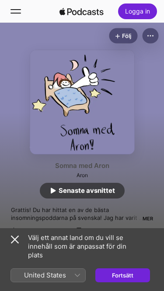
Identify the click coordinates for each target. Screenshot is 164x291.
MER (148, 219)
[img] (81, 11)
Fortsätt (122, 275)
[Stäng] (15, 239)
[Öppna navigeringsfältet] (15, 11)
